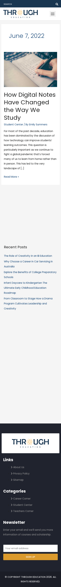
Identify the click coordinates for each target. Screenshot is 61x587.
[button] (53, 14)
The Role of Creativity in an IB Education (28, 256)
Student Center (13, 124)
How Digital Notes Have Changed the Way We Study (30, 106)
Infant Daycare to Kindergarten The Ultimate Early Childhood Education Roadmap (25, 288)
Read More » (11, 176)
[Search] (57, 4)
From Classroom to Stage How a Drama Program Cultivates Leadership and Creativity (28, 303)
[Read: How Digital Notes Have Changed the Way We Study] (30, 69)
